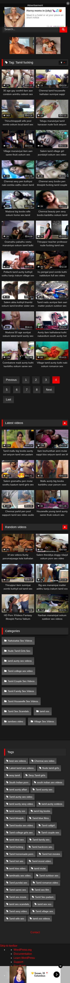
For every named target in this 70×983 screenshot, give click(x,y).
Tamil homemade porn (21, 854)
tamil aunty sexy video (21, 804)
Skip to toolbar (8, 945)
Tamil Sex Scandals (18, 711)
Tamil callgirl (48, 825)
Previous (11, 379)
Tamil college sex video (20, 671)
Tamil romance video (47, 882)
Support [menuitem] (18, 961)
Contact (35, 932)
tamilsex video (15, 721)
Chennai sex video (44, 761)
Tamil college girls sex (21, 832)
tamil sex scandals (19, 904)
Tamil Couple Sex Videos (21, 681)
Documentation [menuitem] (23, 953)
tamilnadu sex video (20, 875)
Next (49, 389)
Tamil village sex (44, 911)
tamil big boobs (42, 811)
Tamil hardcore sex (42, 847)
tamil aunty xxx (17, 811)
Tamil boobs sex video (21, 825)
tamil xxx (44, 711)
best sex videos (17, 761)
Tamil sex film (42, 889)
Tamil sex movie (17, 897)
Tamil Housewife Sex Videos (23, 701)
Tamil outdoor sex (48, 875)
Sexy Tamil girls (37, 775)
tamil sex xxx (44, 904)
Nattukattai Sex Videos (20, 640)
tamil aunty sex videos (20, 660)
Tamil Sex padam (44, 897)
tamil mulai (40, 868)
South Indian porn (18, 782)
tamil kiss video (17, 868)
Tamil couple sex (50, 832)
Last (8, 399)
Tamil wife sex (16, 918)
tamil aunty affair (18, 789)
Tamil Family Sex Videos (21, 691)
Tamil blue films (40, 818)
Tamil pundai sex (18, 882)
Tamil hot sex (16, 861)
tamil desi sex (16, 839)
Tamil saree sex (17, 889)
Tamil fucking (16, 847)
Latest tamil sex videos (21, 768)
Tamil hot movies (51, 854)
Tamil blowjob (16, 818)
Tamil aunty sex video (20, 796)
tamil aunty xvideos (52, 804)
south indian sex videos (49, 782)
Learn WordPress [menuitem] (24, 957)
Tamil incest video (41, 861)
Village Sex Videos (44, 721)
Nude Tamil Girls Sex (19, 650)
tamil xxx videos (41, 918)
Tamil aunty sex (44, 789)
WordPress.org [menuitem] (23, 949)
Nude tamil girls (50, 768)
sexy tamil (14, 775)
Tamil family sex (40, 839)
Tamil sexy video (18, 911)
